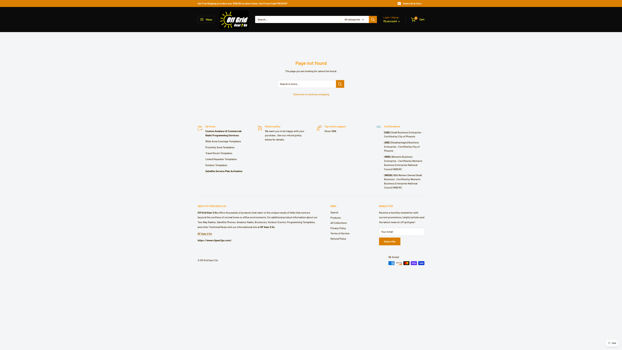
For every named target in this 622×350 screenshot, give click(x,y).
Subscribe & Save (412, 3)
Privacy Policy (338, 228)
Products (335, 217)
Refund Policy (338, 238)
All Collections (338, 222)
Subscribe (390, 241)
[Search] (373, 19)
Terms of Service (340, 233)
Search (334, 212)
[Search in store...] (340, 84)
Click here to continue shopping (311, 94)
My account (390, 21)
